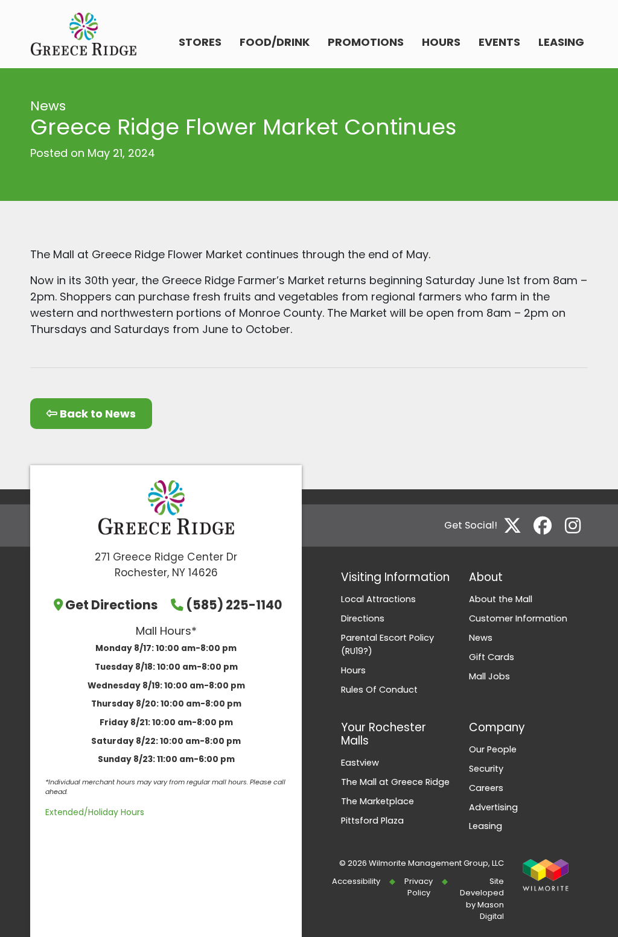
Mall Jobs (489, 676)
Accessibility (356, 881)
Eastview (360, 763)
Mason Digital (490, 910)
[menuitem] (200, 43)
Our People (493, 749)
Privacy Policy (418, 886)
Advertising (493, 807)
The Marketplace (377, 801)
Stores (200, 41)
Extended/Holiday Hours (94, 812)
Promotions (366, 41)
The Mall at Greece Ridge (395, 782)
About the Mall (500, 599)
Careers (486, 788)
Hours (441, 41)
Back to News (96, 413)
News (480, 638)
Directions (362, 618)
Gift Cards (491, 657)
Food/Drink (275, 41)
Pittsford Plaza (372, 821)
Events (499, 41)
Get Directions (111, 605)
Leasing (561, 41)
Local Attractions (378, 599)
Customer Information (518, 618)
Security (486, 769)
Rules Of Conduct (379, 690)
